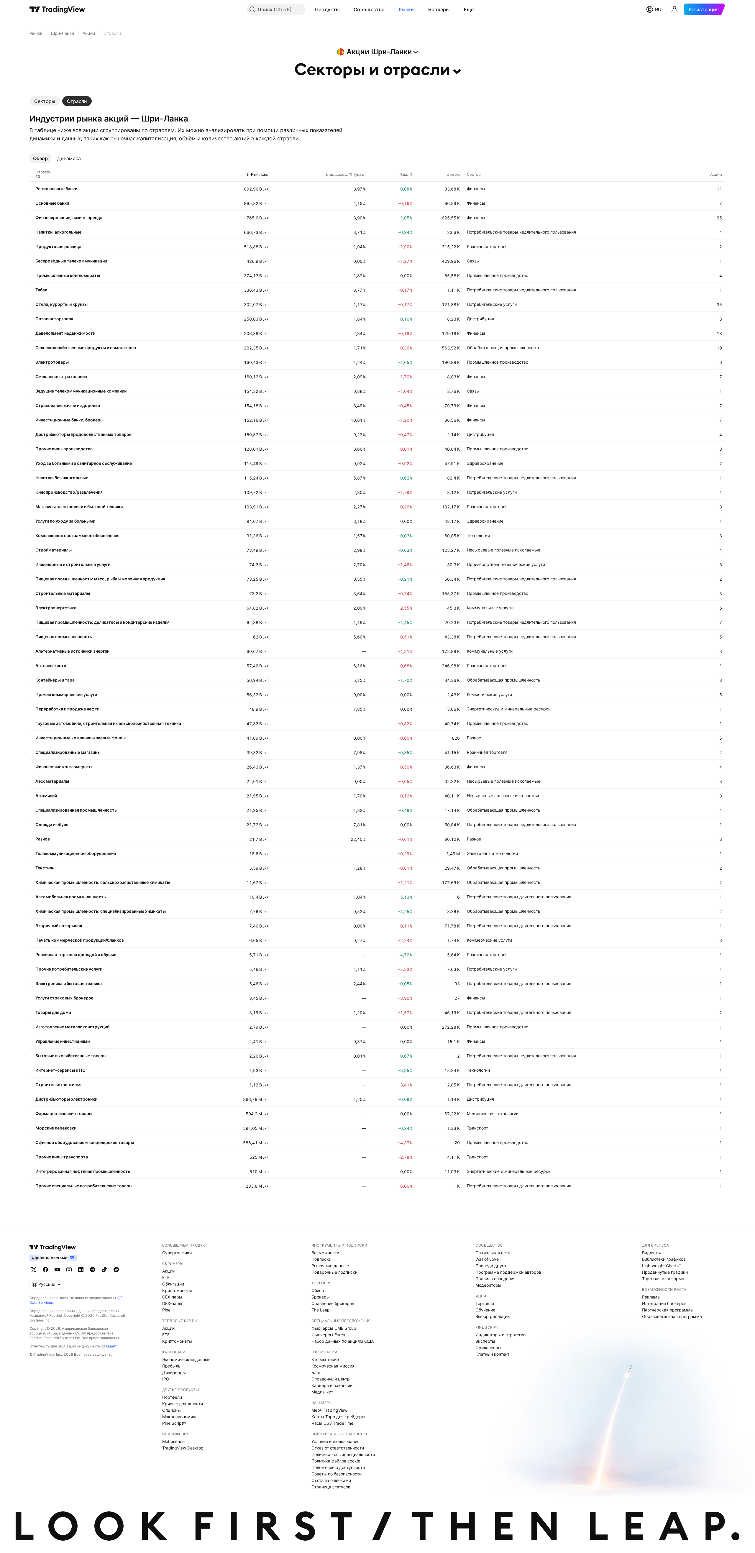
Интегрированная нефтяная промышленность (82, 1171)
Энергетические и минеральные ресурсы (509, 708)
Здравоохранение (485, 463)
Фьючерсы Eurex (328, 1334)
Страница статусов (330, 1486)
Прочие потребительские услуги (68, 968)
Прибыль (171, 1365)
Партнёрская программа (667, 1309)
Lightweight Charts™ (661, 1265)
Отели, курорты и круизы (61, 304)
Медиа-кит (322, 1391)
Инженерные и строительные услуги (72, 564)
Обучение (485, 1309)
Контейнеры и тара (55, 679)
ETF (166, 1277)
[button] (344, 9)
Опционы (171, 1410)
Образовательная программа (672, 1316)
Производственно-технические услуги (506, 564)
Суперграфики (177, 1252)
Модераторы (488, 1285)
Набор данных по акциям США (342, 1341)
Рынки (406, 9)
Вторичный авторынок (58, 925)
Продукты (327, 9)
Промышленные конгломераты (67, 275)
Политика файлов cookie (335, 1460)
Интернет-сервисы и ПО (60, 1070)
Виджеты (651, 1252)
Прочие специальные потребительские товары (83, 1185)
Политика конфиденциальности (343, 1454)
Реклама (651, 1296)
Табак (41, 289)
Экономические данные (186, 1359)
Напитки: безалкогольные (61, 477)
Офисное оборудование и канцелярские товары (84, 1142)
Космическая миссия (332, 1365)
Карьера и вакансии (331, 1385)
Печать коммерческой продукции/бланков (79, 940)
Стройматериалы (53, 549)
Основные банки (52, 203)
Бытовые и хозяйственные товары (70, 1055)
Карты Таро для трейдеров (339, 1416)
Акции (168, 1270)
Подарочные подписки (334, 1272)
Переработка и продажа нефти (67, 708)
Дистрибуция (480, 318)
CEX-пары (172, 1296)
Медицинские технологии (492, 1113)
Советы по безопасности (336, 1473)
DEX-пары (172, 1303)
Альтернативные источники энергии (72, 651)
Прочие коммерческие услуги (66, 694)
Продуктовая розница (58, 246)
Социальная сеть (492, 1252)
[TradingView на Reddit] (116, 1269)
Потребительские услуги (492, 304)
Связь (473, 260)
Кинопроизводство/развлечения (69, 492)
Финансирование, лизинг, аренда (68, 217)
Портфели (172, 1397)
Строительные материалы (62, 593)
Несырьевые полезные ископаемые (503, 549)
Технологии (478, 535)
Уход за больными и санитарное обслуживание (83, 463)
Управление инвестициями (62, 1041)
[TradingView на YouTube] (57, 1269)
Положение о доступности (338, 1467)
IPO (165, 1378)
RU (658, 9)
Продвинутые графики (665, 1272)
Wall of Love (487, 1259)
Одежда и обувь (51, 824)
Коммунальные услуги (490, 607)
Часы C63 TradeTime (332, 1423)
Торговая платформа (663, 1278)
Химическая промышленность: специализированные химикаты (100, 911)
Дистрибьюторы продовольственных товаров (83, 434)
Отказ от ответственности (337, 1447)
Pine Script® (174, 1423)
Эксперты (485, 1341)
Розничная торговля (487, 246)
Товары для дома (53, 1012)
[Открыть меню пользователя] (674, 9)
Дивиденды (174, 1372)
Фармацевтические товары (63, 1113)
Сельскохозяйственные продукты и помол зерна (85, 347)
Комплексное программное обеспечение (77, 535)
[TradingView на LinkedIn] (81, 1269)
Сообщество (369, 9)
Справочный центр (330, 1378)
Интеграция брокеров (664, 1303)
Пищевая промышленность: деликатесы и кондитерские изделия (102, 622)
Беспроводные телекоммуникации (71, 260)
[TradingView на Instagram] (69, 1269)
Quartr (111, 1346)
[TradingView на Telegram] (92, 1269)
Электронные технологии (492, 853)
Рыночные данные (330, 1265)
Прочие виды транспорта (61, 1156)
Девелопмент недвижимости (65, 333)
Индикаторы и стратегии (500, 1334)
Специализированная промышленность (76, 809)
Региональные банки (56, 188)
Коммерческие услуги (489, 694)
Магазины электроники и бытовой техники (79, 506)
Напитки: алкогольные (58, 231)
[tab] (44, 101)
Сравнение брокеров (332, 1303)
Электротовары (52, 362)
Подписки (321, 1259)
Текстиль (44, 867)
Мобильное (173, 1441)
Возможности (325, 1252)
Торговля (484, 1303)
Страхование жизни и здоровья (67, 405)
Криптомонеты (177, 1290)
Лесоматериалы (52, 781)
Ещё (469, 9)
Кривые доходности (182, 1403)
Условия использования (335, 1441)
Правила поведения (495, 1278)
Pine (166, 1309)
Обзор (317, 1290)
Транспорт (477, 1127)
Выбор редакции (492, 1316)
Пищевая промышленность (63, 636)
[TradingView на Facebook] (45, 1269)
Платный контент (492, 1354)
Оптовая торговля (54, 318)
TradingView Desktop (182, 1447)
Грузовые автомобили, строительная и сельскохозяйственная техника (108, 723)
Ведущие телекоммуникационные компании (81, 390)
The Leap (320, 1309)
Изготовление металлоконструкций (72, 1026)
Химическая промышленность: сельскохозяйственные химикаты (102, 882)
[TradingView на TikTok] (104, 1269)
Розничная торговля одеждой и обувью (75, 954)
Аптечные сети (50, 665)
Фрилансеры (488, 1347)
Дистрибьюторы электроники (66, 1098)
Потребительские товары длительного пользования (519, 896)
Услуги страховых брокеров (64, 997)
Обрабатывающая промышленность (503, 347)
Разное (474, 737)
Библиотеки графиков (664, 1259)
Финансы (476, 188)
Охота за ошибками (331, 1480)
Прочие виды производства (64, 448)
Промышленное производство (497, 275)
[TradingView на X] (33, 1269)
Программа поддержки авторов (508, 1272)
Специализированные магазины (68, 752)
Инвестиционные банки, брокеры (69, 419)
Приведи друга (490, 1265)
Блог (316, 1372)
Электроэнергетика (55, 607)
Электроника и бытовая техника (68, 983)
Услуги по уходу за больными (65, 520)
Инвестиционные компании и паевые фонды (80, 737)
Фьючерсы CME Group (333, 1328)
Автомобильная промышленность (70, 896)
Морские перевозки (55, 1127)
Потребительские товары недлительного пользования (521, 231)
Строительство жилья (58, 1084)
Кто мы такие (325, 1359)
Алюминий (46, 795)
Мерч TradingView (329, 1410)
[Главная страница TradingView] (57, 9)
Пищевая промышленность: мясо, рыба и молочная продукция (100, 578)
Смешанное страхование (61, 376)
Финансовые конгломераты (63, 766)
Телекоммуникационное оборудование (75, 853)
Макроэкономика (180, 1416)
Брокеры (439, 9)
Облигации (173, 1283)
